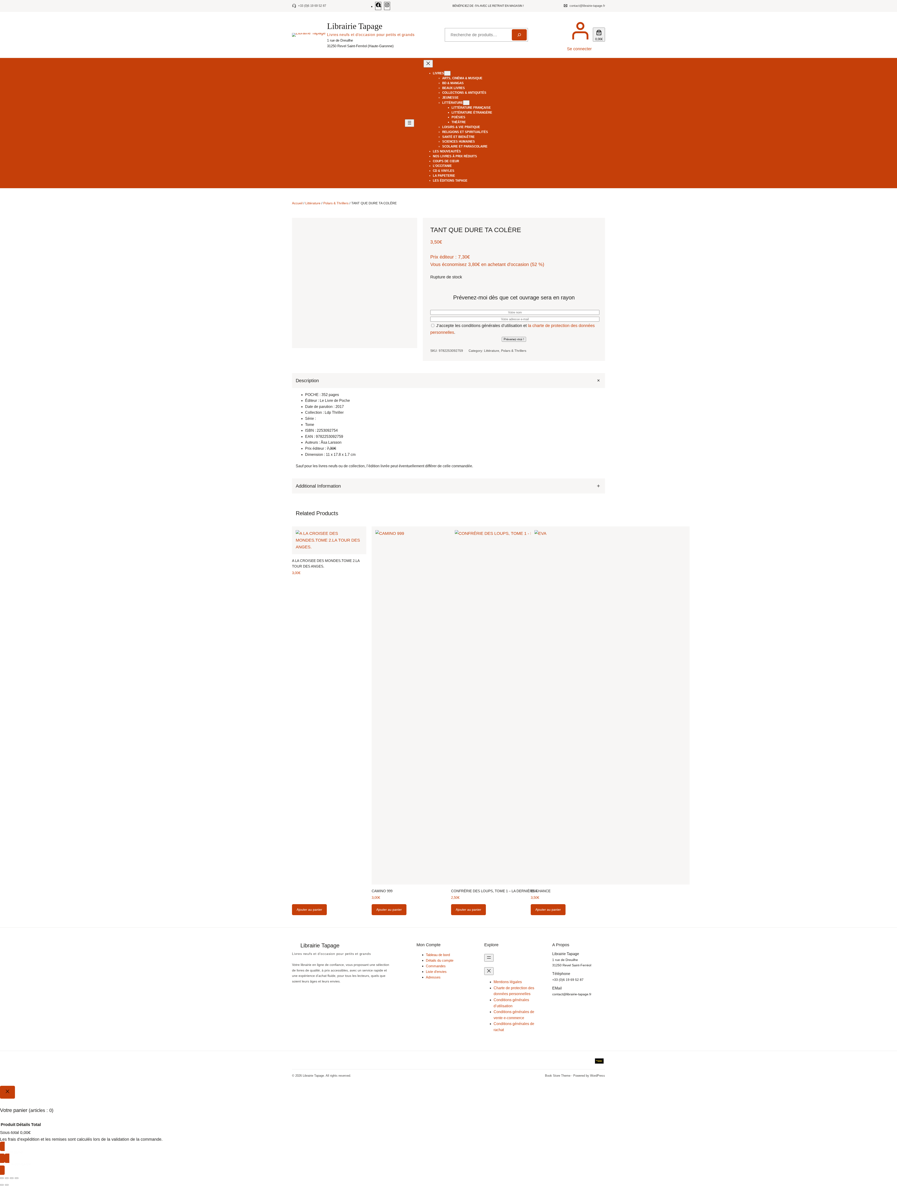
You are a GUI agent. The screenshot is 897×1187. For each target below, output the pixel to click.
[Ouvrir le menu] (409, 123)
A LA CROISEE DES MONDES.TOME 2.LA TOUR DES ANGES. (326, 563)
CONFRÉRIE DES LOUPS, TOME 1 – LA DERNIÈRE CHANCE (501, 891)
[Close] (7, 1092)
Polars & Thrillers (336, 203)
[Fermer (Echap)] (16, 1178)
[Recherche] (519, 34)
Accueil (297, 203)
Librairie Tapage (354, 26)
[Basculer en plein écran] (7, 1178)
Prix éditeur (442, 256)
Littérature (312, 203)
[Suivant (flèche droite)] (7, 1185)
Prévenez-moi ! (514, 339)
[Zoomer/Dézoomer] (2, 1178)
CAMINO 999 (382, 891)
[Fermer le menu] (428, 64)
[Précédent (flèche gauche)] (2, 1185)
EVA (534, 891)
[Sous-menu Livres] (447, 73)
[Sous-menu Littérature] (466, 102)
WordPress (597, 1075)
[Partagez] (12, 1178)
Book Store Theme (557, 1075)
